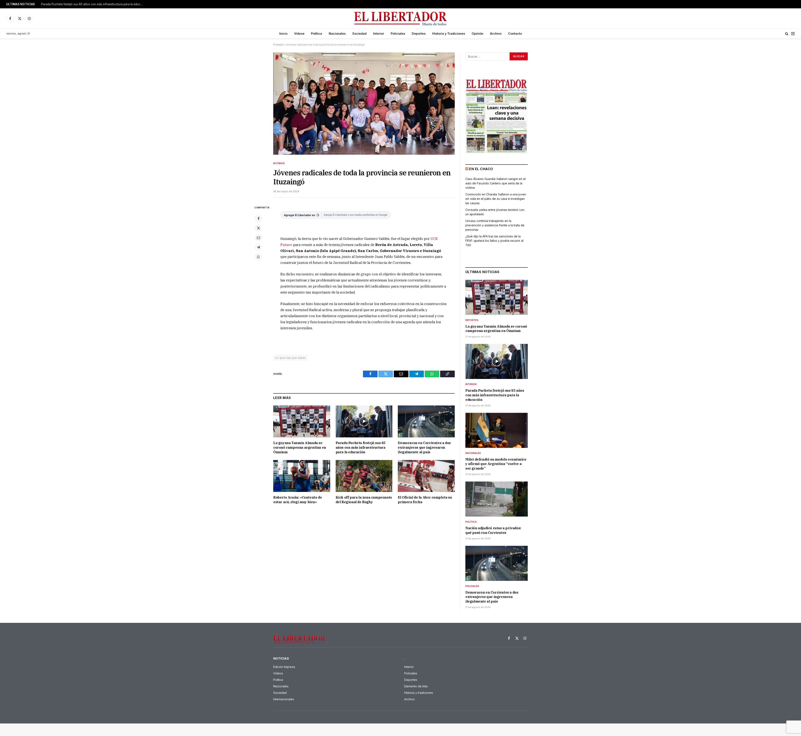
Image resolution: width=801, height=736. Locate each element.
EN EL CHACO (481, 169)
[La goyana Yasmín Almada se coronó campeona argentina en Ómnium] (301, 421)
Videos (299, 33)
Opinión (477, 33)
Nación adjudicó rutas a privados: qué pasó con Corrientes (493, 530)
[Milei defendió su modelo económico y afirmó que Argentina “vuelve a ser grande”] (496, 430)
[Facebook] (258, 218)
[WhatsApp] (258, 257)
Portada (278, 44)
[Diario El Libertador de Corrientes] (400, 18)
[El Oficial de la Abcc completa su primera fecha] (426, 476)
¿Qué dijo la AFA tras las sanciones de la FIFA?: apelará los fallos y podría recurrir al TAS (494, 240)
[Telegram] (258, 247)
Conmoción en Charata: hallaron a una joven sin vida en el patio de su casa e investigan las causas (495, 199)
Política (316, 33)
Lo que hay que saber (290, 357)
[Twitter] (258, 228)
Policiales (398, 33)
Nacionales (337, 33)
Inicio (283, 33)
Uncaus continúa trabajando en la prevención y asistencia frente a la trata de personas (494, 225)
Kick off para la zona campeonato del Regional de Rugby (364, 499)
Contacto (515, 33)
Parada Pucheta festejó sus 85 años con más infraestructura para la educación (93, 4)
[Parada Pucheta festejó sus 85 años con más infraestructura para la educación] (364, 421)
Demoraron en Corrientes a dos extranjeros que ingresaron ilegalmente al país (424, 447)
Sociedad (359, 33)
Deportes (419, 33)
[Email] (258, 238)
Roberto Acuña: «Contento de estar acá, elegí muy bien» (297, 499)
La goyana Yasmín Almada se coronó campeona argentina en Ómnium (299, 447)
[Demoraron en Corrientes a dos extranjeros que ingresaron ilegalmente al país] (426, 421)
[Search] (786, 33)
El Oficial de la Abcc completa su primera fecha (425, 499)
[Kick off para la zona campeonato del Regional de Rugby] (364, 476)
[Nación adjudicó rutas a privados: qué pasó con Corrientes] (496, 499)
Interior (378, 33)
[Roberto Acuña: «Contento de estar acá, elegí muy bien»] (301, 476)
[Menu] (793, 33)
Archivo (495, 33)
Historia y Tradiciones (448, 33)
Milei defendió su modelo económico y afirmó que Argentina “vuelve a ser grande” (495, 464)
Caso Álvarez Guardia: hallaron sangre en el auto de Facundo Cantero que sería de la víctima (495, 183)
